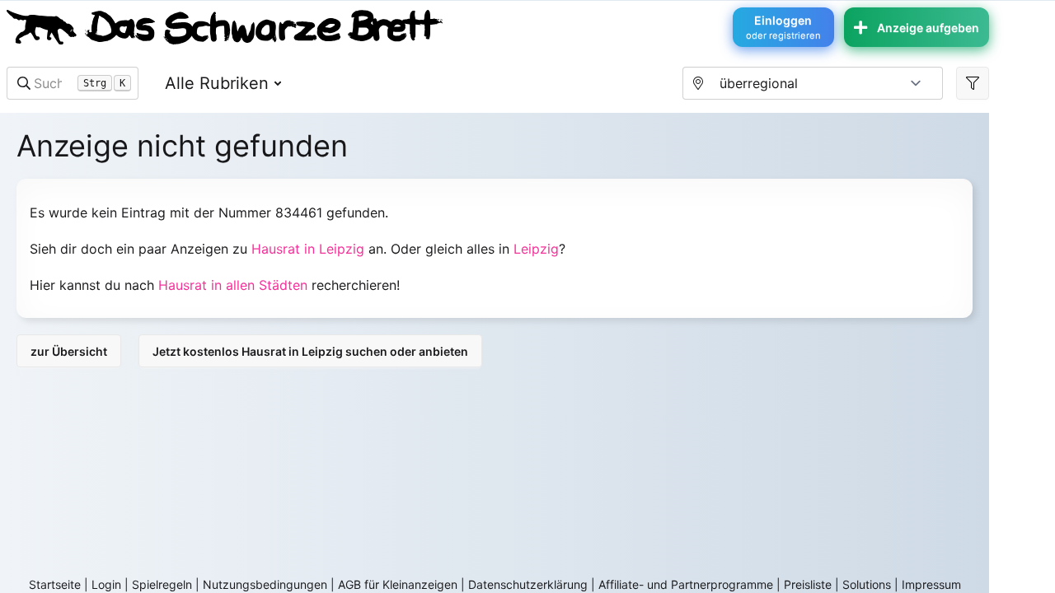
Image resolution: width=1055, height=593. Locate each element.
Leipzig (536, 248)
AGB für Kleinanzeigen (397, 584)
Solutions (866, 584)
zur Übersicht (68, 351)
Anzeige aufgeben (928, 28)
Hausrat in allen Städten (232, 285)
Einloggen (783, 27)
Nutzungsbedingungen (265, 584)
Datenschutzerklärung (528, 584)
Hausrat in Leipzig (307, 248)
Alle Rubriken (217, 83)
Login (106, 584)
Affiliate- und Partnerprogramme (685, 584)
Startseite (55, 584)
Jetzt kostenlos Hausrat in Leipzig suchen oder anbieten (310, 351)
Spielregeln (162, 584)
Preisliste (808, 584)
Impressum (931, 584)
